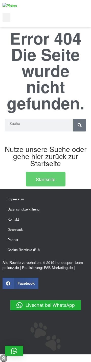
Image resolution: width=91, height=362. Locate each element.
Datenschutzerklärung (23, 209)
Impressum (16, 199)
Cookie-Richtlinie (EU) (24, 249)
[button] (6, 17)
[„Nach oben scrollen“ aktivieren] (3, 358)
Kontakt (13, 219)
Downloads (16, 229)
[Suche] (79, 125)
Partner (13, 239)
